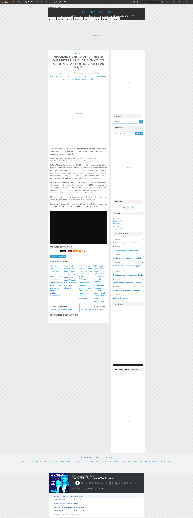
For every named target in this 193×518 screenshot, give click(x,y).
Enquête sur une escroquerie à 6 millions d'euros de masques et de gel (141, 275)
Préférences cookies (165, 461)
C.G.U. (104, 461)
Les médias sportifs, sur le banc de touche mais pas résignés (137, 250)
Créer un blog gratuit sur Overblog (63, 461)
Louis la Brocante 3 (120, 298)
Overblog (108, 457)
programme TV (126, 365)
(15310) (117, 221)
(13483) (117, 226)
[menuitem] (52, 19)
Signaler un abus (95, 461)
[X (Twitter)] (134, 2)
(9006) (118, 229)
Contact (115, 19)
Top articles (79, 461)
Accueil (52, 19)
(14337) (117, 224)
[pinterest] (137, 2)
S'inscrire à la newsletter (58, 256)
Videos (69, 19)
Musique (78, 19)
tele (76, 53)
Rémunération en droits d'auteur (117, 461)
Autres (105, 19)
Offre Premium (132, 461)
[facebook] (131, 2)
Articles (88, 19)
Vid (80, 53)
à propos (101, 488)
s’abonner (79, 488)
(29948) (117, 218)
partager (90, 488)
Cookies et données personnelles (148, 461)
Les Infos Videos (96, 12)
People (97, 19)
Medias (61, 19)
